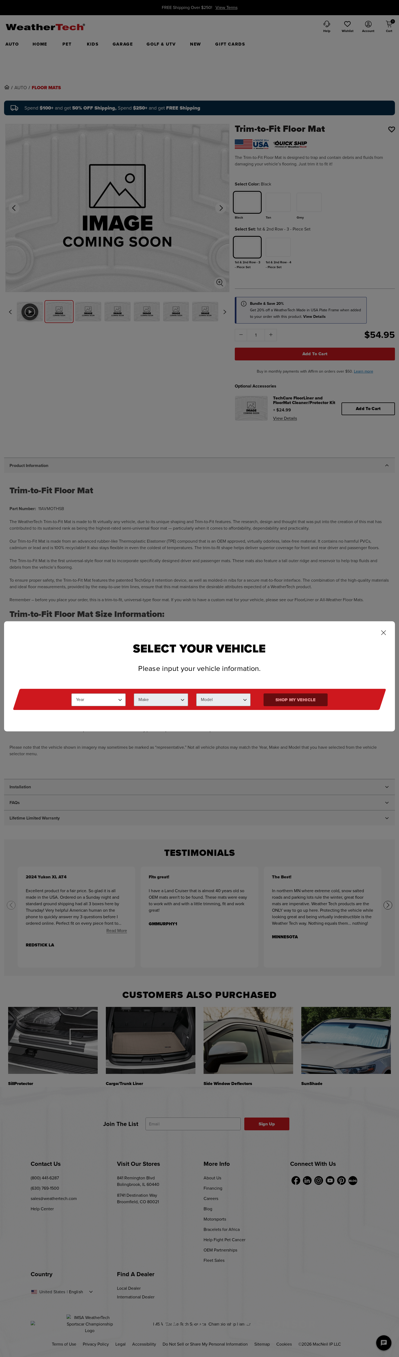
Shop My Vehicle (296, 699)
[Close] (383, 633)
